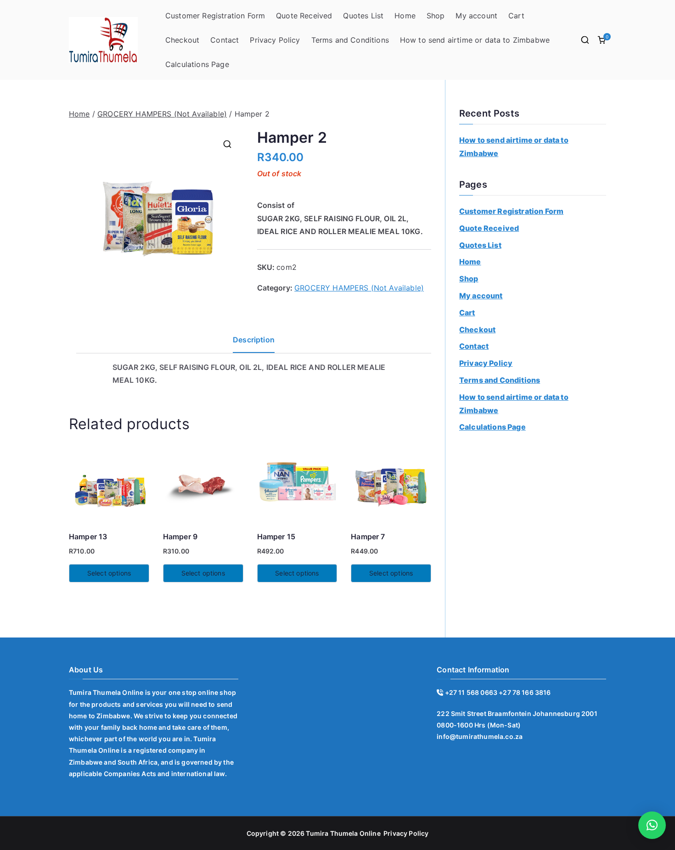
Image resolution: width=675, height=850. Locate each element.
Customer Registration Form (215, 15)
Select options (109, 573)
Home (405, 15)
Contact (224, 40)
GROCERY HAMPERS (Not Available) (162, 113)
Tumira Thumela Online (343, 833)
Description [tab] (254, 339)
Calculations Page (197, 64)
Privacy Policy (275, 40)
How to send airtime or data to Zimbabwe (475, 40)
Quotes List (363, 15)
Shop (436, 15)
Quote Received (304, 15)
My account (476, 15)
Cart (516, 15)
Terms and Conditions (350, 40)
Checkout (182, 40)
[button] (227, 144)
